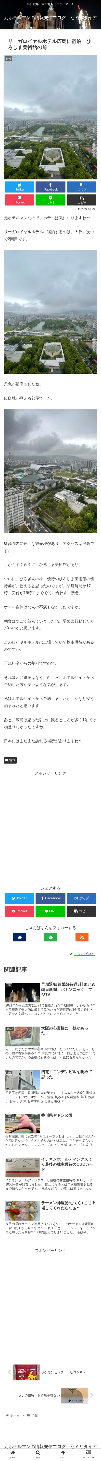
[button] (91, 812)
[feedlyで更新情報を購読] (50, 937)
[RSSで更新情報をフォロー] (82, 937)
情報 (12, 760)
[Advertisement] (50, 827)
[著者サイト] (19, 937)
